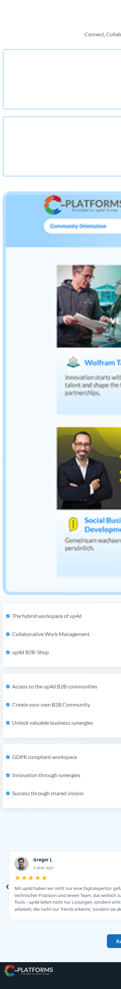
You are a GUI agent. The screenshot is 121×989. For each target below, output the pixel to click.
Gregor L (42, 860)
